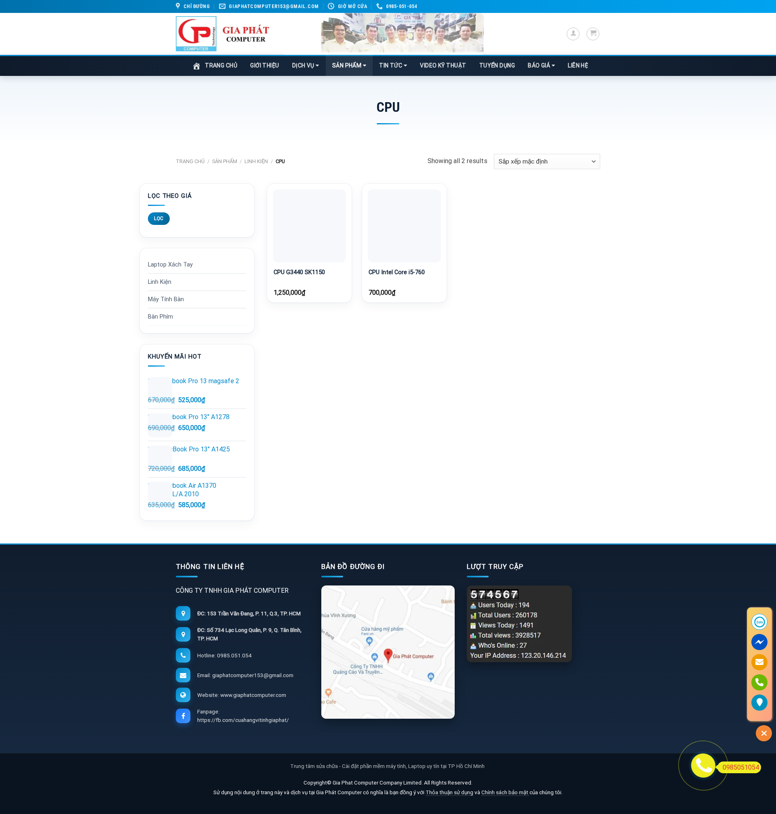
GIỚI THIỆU (264, 65)
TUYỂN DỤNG (497, 65)
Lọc (158, 218)
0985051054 (741, 767)
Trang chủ (190, 161)
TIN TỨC (391, 65)
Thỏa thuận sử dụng (449, 792)
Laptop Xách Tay (170, 264)
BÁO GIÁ (540, 65)
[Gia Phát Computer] (383, 34)
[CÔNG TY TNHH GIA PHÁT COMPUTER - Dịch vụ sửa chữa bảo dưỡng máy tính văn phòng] (223, 33)
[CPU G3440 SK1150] (309, 225)
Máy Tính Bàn (166, 299)
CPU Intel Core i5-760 (397, 272)
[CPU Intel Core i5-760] (404, 225)
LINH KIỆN (256, 161)
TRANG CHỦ (221, 65)
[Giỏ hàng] (592, 33)
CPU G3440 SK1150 (299, 272)
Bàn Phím (160, 316)
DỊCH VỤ (304, 65)
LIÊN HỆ (578, 65)
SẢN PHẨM (347, 65)
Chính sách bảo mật (505, 792)
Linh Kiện (159, 282)
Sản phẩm (224, 161)
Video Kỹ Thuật (443, 65)
